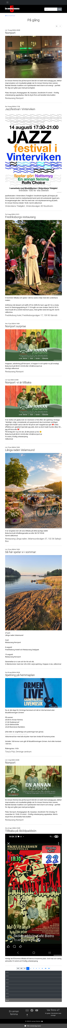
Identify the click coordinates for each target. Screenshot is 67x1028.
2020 (7, 993)
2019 (7, 997)
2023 (7, 983)
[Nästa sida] (45, 968)
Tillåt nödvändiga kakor (34, 1026)
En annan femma (14, 1013)
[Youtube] (36, 1011)
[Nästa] (42, 968)
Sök (59, 9)
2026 (7, 972)
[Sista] (49, 968)
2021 (7, 990)
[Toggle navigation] (7, 2)
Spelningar (12, 15)
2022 (7, 986)
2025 (7, 976)
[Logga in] (42, 1021)
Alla (7, 1000)
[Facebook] (32, 1011)
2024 (7, 979)
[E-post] (27, 1011)
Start (7, 15)
